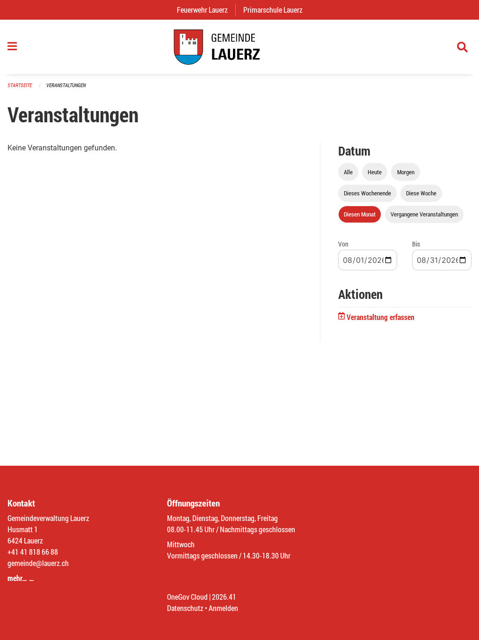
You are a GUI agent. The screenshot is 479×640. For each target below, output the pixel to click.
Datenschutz (185, 608)
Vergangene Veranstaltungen (424, 214)
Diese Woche (421, 193)
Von (343, 243)
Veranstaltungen (66, 85)
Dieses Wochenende (367, 193)
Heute (375, 172)
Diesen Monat (360, 214)
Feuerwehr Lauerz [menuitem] (206, 10)
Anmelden (223, 608)
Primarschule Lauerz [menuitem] (276, 10)
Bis (416, 243)
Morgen (405, 172)
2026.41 (224, 597)
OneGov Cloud (187, 597)
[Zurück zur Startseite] (239, 46)
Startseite (19, 85)
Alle (348, 172)
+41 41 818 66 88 (32, 552)
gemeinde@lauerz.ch (38, 563)
